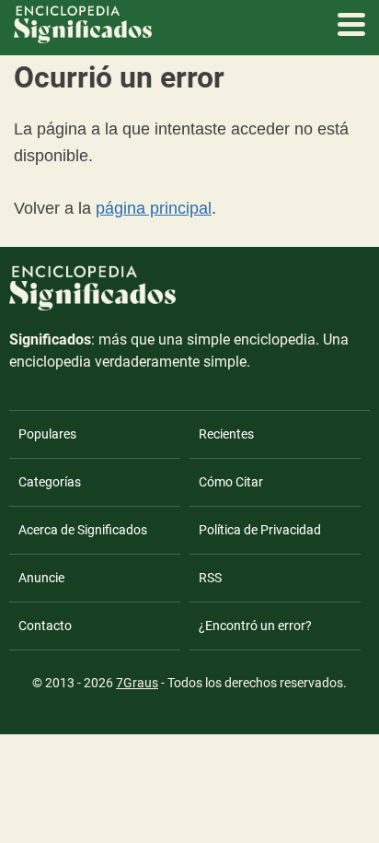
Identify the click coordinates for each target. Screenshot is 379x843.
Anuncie (41, 577)
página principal (154, 208)
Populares (47, 434)
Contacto (45, 625)
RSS (210, 577)
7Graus (137, 682)
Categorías (49, 481)
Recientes (226, 434)
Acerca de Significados (82, 529)
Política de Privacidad (260, 529)
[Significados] (92, 320)
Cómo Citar (231, 481)
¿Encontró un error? (255, 625)
